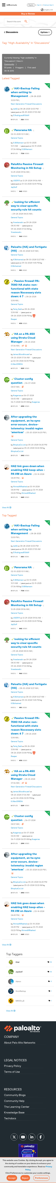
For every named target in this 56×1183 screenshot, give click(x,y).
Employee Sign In (48, 5)
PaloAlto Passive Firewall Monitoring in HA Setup (27, 167)
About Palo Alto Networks (19, 1042)
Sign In (39, 5)
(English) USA (48, 10)
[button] (12, 1178)
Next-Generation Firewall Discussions (26, 104)
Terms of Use (12, 1071)
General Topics (17, 138)
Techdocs (10, 1118)
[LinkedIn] (31, 1137)
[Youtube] (23, 1137)
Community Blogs (15, 1095)
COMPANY (11, 1037)
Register (31, 5)
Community (9, 64)
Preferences (41, 1178)
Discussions (12, 32)
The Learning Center (16, 1106)
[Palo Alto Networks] (28, 1028)
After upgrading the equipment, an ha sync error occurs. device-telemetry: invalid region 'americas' (29, 424)
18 (51, 962)
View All (5, 507)
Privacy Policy (12, 1065)
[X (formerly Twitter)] (14, 1137)
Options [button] (44, 32)
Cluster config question (23, 382)
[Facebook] (40, 1137)
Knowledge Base (14, 1112)
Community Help (14, 1100)
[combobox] (16, 21)
